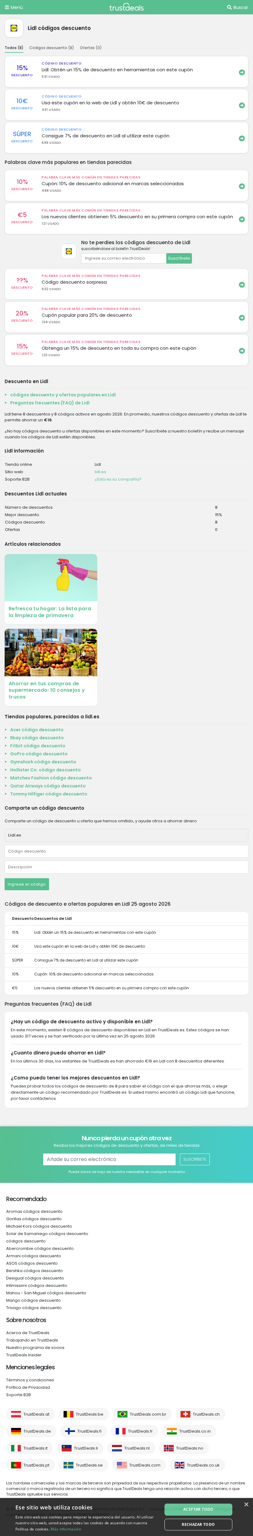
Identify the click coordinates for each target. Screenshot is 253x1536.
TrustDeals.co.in (195, 1431)
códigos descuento (26, 1241)
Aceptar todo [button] (198, 1509)
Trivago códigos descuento (34, 1308)
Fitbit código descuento (37, 746)
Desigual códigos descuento (35, 1278)
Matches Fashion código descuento (51, 778)
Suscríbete (179, 258)
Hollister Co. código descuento (45, 770)
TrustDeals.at (36, 1414)
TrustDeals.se (89, 1465)
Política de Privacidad (28, 1387)
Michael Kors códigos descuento (39, 1226)
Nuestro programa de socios (35, 1347)
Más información (66, 1529)
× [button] (246, 1504)
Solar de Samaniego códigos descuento (47, 1234)
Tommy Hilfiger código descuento (48, 794)
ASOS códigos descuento (32, 1263)
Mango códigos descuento (33, 1300)
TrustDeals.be (89, 1414)
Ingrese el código (27, 884)
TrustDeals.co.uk (203, 1465)
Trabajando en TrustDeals (32, 1340)
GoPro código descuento (39, 754)
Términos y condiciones (30, 1380)
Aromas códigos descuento (34, 1211)
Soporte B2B (18, 1395)
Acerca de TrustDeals (27, 1333)
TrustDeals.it (35, 1448)
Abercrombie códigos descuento (40, 1248)
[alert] (126, 1517)
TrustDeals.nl (137, 1448)
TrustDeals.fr (140, 1431)
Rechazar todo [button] (198, 1524)
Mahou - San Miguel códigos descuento (46, 1293)
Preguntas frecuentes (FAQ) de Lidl (49, 403)
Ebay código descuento (37, 738)
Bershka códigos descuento (34, 1271)
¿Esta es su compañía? (118, 479)
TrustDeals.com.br (148, 1414)
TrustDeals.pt (36, 1465)
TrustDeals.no (189, 1448)
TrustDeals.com (144, 1465)
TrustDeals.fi (89, 1431)
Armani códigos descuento (33, 1256)
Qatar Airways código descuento (48, 786)
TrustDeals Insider (24, 1355)
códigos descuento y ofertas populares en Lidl (63, 395)
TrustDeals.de (37, 1431)
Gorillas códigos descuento (34, 1219)
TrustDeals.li (86, 1448)
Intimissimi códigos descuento (36, 1285)
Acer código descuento (37, 730)
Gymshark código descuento (43, 762)
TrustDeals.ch (206, 1414)
